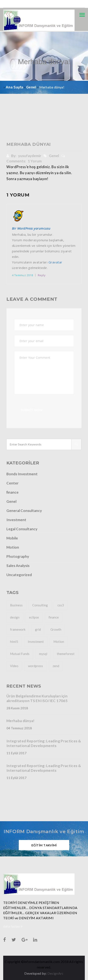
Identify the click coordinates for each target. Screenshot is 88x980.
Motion (12, 547)
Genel (54, 155)
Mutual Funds (19, 654)
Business (16, 605)
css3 (60, 605)
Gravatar (55, 262)
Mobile (12, 538)
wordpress (35, 666)
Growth (55, 629)
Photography (17, 556)
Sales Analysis (17, 565)
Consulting (40, 605)
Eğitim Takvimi (44, 845)
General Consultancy (24, 510)
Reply (41, 275)
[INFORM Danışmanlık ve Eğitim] (44, 884)
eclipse (34, 617)
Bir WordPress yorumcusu (31, 228)
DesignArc (55, 973)
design (14, 617)
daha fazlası (12, 926)
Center (12, 483)
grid (38, 629)
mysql (43, 654)
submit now (32, 410)
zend (56, 666)
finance (12, 492)
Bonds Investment (22, 474)
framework (17, 629)
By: (26, 155)
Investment (16, 519)
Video (14, 666)
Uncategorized (19, 574)
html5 (14, 641)
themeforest (66, 654)
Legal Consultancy (21, 529)
